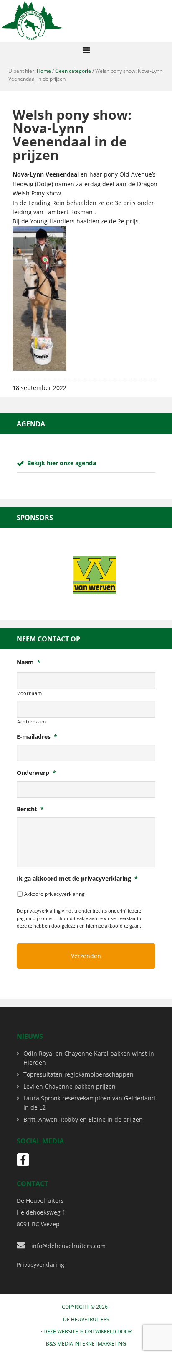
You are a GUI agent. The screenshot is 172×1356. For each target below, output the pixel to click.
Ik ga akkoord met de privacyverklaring (77, 878)
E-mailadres (37, 737)
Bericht (30, 809)
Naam (28, 662)
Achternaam (31, 721)
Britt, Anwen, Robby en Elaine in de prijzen (83, 1119)
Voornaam (29, 693)
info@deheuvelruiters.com (68, 1246)
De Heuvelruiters (86, 1319)
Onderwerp (36, 773)
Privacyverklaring (40, 1265)
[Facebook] (23, 1159)
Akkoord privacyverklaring (54, 893)
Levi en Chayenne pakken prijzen (69, 1086)
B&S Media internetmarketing (86, 1343)
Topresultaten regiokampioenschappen (78, 1074)
